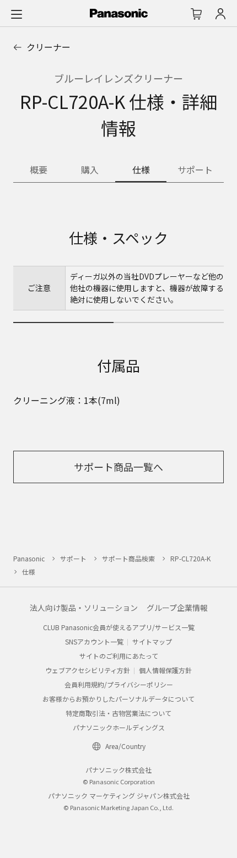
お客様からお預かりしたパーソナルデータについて (118, 698)
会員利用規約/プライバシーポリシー (118, 684)
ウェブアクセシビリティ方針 (87, 670)
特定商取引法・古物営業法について (118, 713)
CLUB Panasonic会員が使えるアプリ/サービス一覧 (119, 627)
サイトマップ (152, 641)
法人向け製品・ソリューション (84, 607)
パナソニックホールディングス (119, 727)
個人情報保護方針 (165, 670)
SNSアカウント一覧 (94, 641)
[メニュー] (16, 14)
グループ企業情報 (177, 607)
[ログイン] (220, 14)
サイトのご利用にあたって (118, 655)
